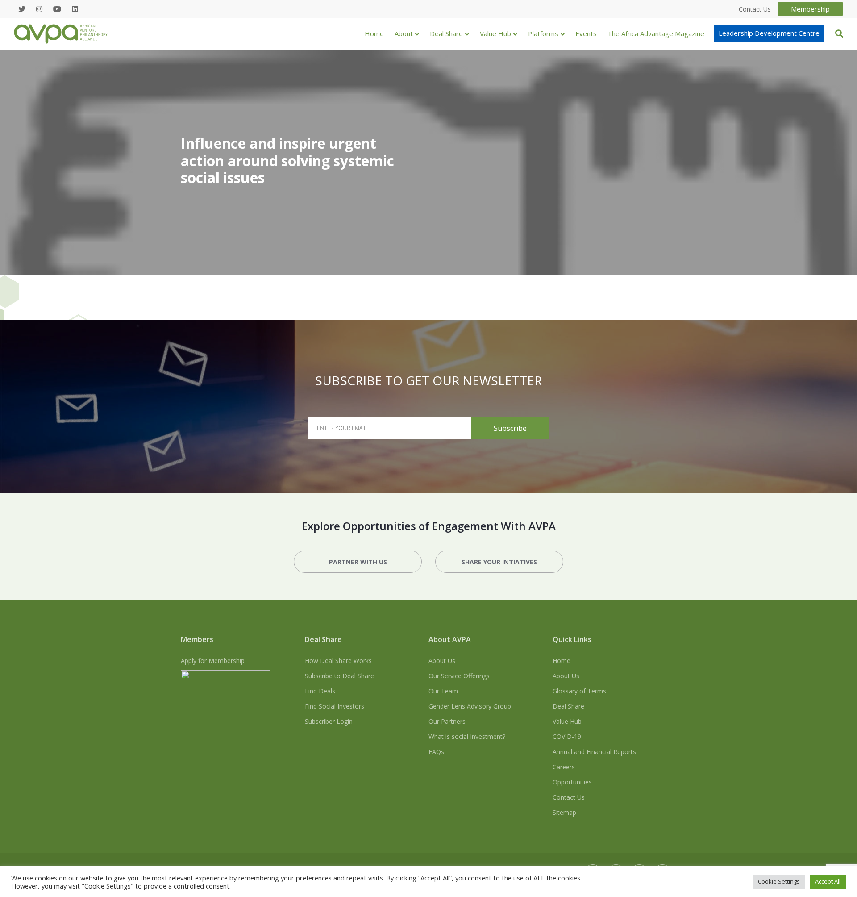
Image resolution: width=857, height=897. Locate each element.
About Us (441, 660)
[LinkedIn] (75, 9)
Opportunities (572, 782)
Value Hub (495, 33)
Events (586, 33)
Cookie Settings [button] (779, 881)
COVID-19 (567, 736)
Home (374, 33)
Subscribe (510, 428)
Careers (564, 767)
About (404, 33)
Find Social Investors (334, 706)
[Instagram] (39, 9)
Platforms (543, 33)
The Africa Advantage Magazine (655, 33)
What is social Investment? (466, 736)
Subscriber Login (329, 721)
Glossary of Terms (579, 691)
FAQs (436, 751)
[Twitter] (22, 9)
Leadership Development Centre (769, 33)
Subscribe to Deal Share (339, 676)
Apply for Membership (213, 660)
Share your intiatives (499, 562)
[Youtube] (57, 9)
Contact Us (569, 797)
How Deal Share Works (338, 660)
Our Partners (447, 721)
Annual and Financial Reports (594, 751)
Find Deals (320, 691)
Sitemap (564, 812)
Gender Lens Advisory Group (469, 706)
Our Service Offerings (459, 676)
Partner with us (358, 562)
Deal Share (446, 33)
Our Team (443, 691)
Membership (810, 8)
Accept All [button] (827, 881)
